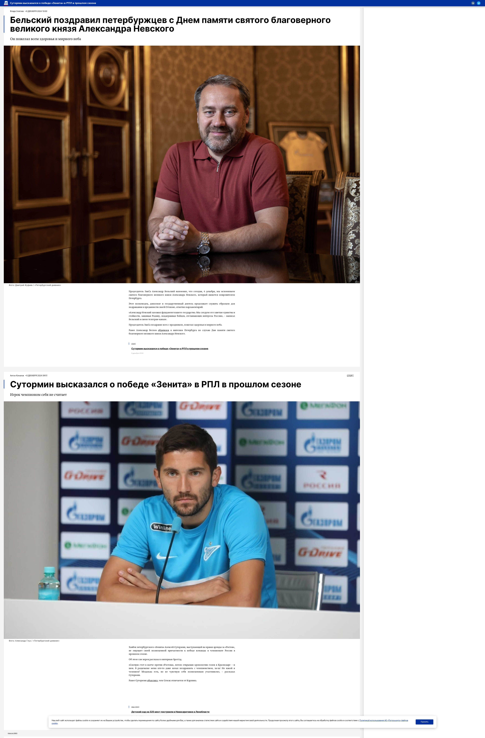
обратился (163, 330)
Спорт (133, 343)
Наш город (135, 707)
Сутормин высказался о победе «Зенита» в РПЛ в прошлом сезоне (169, 348)
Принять (424, 722)
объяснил (152, 680)
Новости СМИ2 (12, 733)
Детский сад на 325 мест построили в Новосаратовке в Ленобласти (170, 711)
